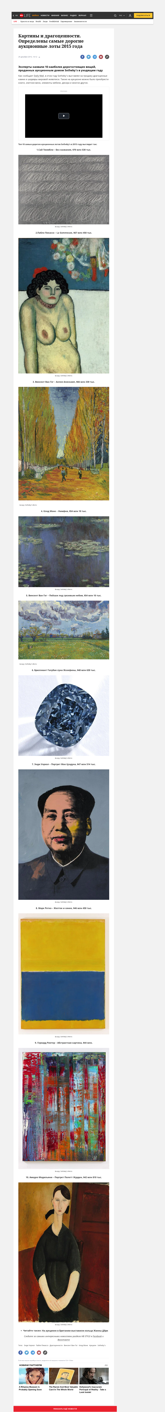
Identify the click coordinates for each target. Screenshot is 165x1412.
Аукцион (92, 1345)
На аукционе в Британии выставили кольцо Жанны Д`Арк (75, 1330)
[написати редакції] (101, 57)
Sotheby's (102, 1345)
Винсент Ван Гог (71, 1345)
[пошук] (115, 15)
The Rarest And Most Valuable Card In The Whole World (63, 1388)
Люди (45, 21)
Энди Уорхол (29, 1345)
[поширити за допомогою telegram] (95, 57)
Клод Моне (83, 1345)
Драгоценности (56, 1345)
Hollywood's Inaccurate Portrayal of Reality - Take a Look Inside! (92, 1389)
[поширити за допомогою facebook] (82, 57)
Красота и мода (27, 21)
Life (15, 21)
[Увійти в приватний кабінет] (130, 15)
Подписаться (143, 15)
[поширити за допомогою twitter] (88, 57)
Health (38, 21)
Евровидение (66, 21)
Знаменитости (80, 21)
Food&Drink (54, 21)
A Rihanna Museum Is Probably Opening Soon (30, 1388)
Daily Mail (39, 75)
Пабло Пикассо (42, 1345)
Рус (120, 15)
